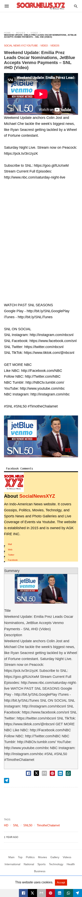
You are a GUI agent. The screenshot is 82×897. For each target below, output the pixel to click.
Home (7, 33)
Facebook (13, 560)
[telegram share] (6, 780)
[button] (41, 436)
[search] (75, 6)
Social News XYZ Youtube (21, 45)
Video (34, 33)
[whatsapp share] (68, 773)
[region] (41, 19)
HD (6, 825)
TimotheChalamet (48, 825)
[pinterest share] (52, 773)
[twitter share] (36, 773)
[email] (41, 893)
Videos (54, 45)
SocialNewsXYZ (37, 496)
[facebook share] (28, 773)
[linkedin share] (60, 773)
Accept (61, 882)
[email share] (44, 773)
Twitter (11, 555)
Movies (20, 33)
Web (10, 549)
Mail (10, 544)
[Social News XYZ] (41, 5)
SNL (16, 825)
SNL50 (27, 825)
